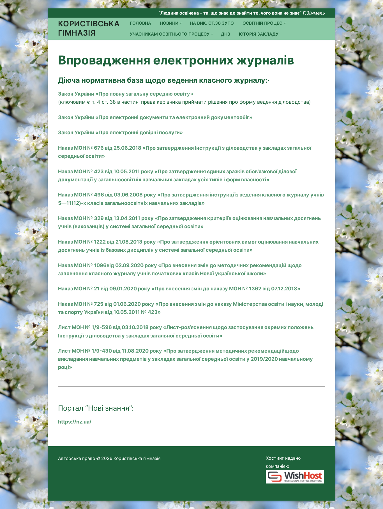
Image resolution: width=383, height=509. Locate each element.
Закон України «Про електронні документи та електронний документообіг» (155, 117)
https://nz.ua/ (74, 422)
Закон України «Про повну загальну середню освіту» (125, 94)
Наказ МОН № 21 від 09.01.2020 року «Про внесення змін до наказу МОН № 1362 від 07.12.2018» (179, 288)
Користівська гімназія (89, 28)
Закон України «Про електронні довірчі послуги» (120, 132)
